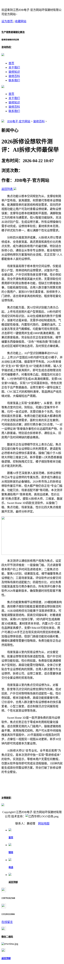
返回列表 (7, 189)
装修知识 (14, 71)
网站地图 (43, 823)
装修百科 (14, 76)
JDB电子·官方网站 (18, 121)
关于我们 (14, 67)
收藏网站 (20, 21)
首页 (11, 63)
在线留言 (7, 922)
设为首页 (7, 21)
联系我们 (14, 80)
